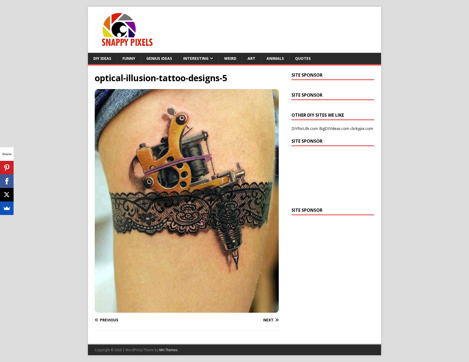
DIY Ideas (102, 58)
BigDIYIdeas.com (334, 128)
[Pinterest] (7, 167)
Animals (275, 58)
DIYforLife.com (304, 128)
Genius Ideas (159, 58)
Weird (230, 58)
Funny (128, 58)
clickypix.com (361, 128)
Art (251, 58)
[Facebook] (7, 181)
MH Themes (168, 350)
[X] (7, 194)
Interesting (195, 58)
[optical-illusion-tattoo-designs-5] (187, 309)
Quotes (303, 58)
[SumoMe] (7, 208)
